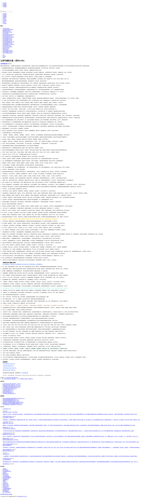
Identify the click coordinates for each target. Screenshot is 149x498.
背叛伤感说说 (5, 490)
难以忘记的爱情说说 (7, 449)
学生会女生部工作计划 (7, 46)
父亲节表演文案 (40, 375)
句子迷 (4, 22)
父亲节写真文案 (18, 375)
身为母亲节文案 (6, 489)
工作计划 (5, 19)
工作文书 (5, 21)
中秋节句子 (5, 482)
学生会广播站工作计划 (7, 52)
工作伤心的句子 (6, 485)
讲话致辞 (5, 5)
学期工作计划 (5, 49)
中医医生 (5, 468)
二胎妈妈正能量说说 (7, 488)
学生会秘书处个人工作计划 (8, 44)
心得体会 (5, 4)
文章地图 (10, 494)
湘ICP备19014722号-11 (22, 496)
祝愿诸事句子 (5, 479)
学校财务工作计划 (6, 30)
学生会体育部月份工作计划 (8, 34)
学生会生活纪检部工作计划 (8, 41)
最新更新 (6, 494)
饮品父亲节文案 (25, 375)
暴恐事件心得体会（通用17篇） (26, 378)
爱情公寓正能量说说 (7, 477)
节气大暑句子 (5, 474)
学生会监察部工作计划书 (8, 51)
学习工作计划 (5, 33)
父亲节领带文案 (47, 375)
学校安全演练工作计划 (7, 32)
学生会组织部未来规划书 (8, 29)
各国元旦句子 (5, 473)
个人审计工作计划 (6, 432)
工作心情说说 (5, 421)
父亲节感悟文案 (3, 63)
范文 (4, 55)
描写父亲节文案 (33, 375)
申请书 (4, 18)
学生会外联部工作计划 (7, 39)
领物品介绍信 (5, 427)
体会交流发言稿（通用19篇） (10, 378)
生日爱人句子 (5, 483)
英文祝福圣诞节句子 (7, 471)
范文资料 (5, 13)
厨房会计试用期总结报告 (8, 444)
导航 (4, 57)
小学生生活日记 (6, 458)
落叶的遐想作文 (6, 463)
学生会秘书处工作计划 (7, 40)
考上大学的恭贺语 (6, 492)
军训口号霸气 (5, 470)
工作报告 (5, 6)
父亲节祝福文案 (11, 375)
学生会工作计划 (6, 47)
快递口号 (5, 472)
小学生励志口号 (6, 478)
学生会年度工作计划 (7, 45)
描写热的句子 (5, 487)
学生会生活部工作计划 (7, 38)
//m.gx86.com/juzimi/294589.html (11, 377)
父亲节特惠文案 (6, 476)
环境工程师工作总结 (7, 416)
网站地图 (2, 494)
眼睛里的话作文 (6, 438)
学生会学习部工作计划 (7, 35)
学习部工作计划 (6, 28)
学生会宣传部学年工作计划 (8, 36)
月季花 (4, 481)
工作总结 (5, 23)
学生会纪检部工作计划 (7, 50)
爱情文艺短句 (5, 484)
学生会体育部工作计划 (7, 43)
